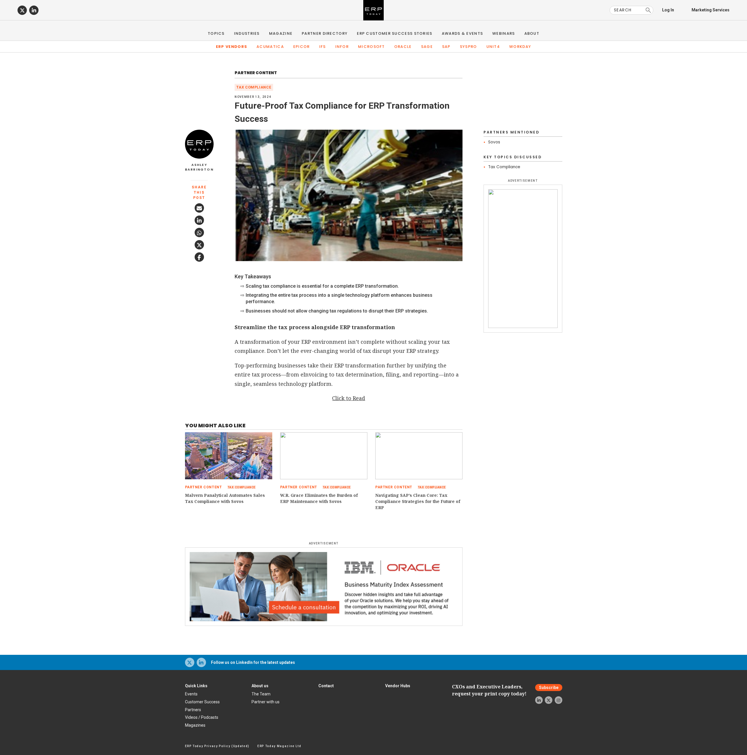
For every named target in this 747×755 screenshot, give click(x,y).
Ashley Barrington (199, 167)
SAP (446, 46)
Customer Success (202, 702)
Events (191, 694)
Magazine (280, 33)
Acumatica (270, 46)
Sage (427, 46)
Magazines (195, 725)
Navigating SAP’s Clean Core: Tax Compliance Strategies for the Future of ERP (417, 501)
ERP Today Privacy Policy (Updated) (217, 746)
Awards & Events (462, 33)
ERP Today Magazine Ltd (279, 746)
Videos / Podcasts (201, 717)
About (532, 33)
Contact (326, 685)
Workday (520, 46)
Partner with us (266, 702)
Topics (216, 33)
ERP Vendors (231, 46)
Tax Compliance (253, 87)
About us (260, 685)
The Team (261, 694)
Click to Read (348, 398)
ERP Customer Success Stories (394, 33)
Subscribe (548, 687)
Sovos (494, 142)
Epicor (301, 46)
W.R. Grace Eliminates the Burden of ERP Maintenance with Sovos (319, 498)
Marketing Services (710, 10)
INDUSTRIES (247, 33)
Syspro (468, 46)
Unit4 (493, 46)
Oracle (403, 46)
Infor (342, 46)
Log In (668, 10)
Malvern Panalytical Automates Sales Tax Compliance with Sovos (225, 498)
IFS (322, 46)
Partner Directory (325, 33)
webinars (503, 33)
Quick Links (196, 685)
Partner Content (256, 73)
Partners (193, 709)
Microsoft (371, 46)
